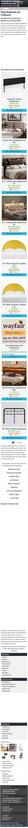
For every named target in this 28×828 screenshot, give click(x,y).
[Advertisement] (14, 52)
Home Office (7, 648)
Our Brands (5, 807)
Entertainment (21, 646)
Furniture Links (6, 817)
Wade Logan (14, 494)
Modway (14, 487)
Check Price (18, 110)
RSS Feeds (5, 819)
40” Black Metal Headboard (14, 429)
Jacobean (5, 774)
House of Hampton (14, 491)
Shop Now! (14, 356)
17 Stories (5, 736)
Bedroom (4, 646)
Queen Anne (6, 778)
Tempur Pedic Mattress (8, 686)
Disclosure (19, 825)
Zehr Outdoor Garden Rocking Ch (12, 798)
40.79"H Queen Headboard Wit (14, 389)
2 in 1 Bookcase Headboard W (14, 182)
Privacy (13, 825)
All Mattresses (6, 691)
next (20, 442)
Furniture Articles (7, 809)
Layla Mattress (6, 682)
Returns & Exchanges (8, 793)
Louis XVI (5, 782)
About (3, 825)
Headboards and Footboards (16, 632)
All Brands (5, 738)
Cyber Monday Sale (8, 765)
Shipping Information (8, 791)
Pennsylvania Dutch (8, 780)
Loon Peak (14, 498)
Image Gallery (6, 761)
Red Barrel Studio (14, 473)
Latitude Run (14, 476)
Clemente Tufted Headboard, (14, 100)
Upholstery (14, 651)
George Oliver (6, 729)
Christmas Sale (6, 767)
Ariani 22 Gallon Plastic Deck (10, 800)
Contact (7, 825)
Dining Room (12, 646)
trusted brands (19, 637)
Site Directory (6, 810)
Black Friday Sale (7, 763)
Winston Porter (14, 469)
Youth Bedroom (6, 675)
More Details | (11, 110)
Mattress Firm (6, 688)
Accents (4, 657)
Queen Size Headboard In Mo (14, 141)
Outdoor (21, 648)
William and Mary (7, 776)
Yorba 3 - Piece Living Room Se (11, 802)
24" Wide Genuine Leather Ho (14, 264)
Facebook (5, 816)
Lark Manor (14, 480)
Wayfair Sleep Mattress (8, 684)
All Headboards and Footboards (14, 346)
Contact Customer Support (10, 789)
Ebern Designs (14, 484)
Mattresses (15, 648)
